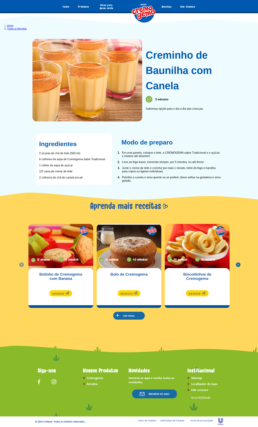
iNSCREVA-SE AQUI (158, 394)
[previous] (21, 264)
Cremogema (95, 378)
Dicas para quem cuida (106, 7)
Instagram (53, 381)
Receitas (167, 6)
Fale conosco (199, 390)
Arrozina (92, 384)
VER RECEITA (58, 293)
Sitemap (196, 378)
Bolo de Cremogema (129, 274)
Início (66, 6)
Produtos (83, 6)
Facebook (40, 381)
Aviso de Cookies (147, 420)
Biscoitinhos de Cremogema (197, 276)
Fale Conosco (187, 6)
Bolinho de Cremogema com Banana (60, 276)
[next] (238, 264)
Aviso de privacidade (201, 420)
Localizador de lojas (204, 384)
